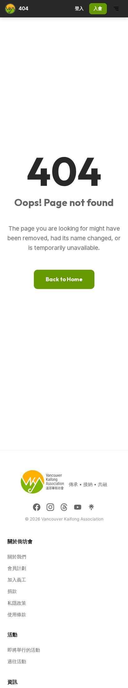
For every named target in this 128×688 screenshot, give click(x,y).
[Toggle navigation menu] (116, 9)
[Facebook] (36, 507)
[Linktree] (91, 507)
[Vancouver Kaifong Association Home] (10, 8)
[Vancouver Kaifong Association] (42, 484)
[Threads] (64, 507)
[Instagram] (50, 507)
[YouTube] (77, 507)
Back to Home (64, 279)
